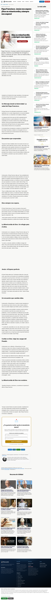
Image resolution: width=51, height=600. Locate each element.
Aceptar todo (4, 598)
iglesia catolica (5, 4)
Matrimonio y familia (21, 581)
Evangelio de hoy (20, 577)
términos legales (7, 469)
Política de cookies (43, 566)
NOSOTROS (27, 1)
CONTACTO (31, 1)
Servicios (18, 563)
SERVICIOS (14, 1)
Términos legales (42, 563)
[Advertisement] (16, 23)
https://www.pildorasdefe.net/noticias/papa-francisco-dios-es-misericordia (12, 468)
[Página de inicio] (7, 1)
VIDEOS (23, 1)
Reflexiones (19, 586)
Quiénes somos (30, 563)
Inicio (1, 4)
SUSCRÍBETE (42, 1)
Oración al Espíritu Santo (21, 580)
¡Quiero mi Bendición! (16, 441)
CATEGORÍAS (19, 1)
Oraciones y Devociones (21, 583)
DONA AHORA (47, 1)
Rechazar (10, 598)
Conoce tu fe (19, 584)
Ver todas (19, 574)
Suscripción (3, 567)
